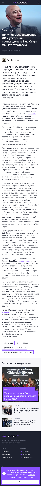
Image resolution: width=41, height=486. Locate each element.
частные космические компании (18, 352)
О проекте (5, 451)
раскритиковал (24, 261)
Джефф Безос (22, 343)
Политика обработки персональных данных (18, 467)
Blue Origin (8, 343)
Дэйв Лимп (8, 348)
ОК (20, 482)
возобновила (7, 312)
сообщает (32, 114)
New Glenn (21, 348)
